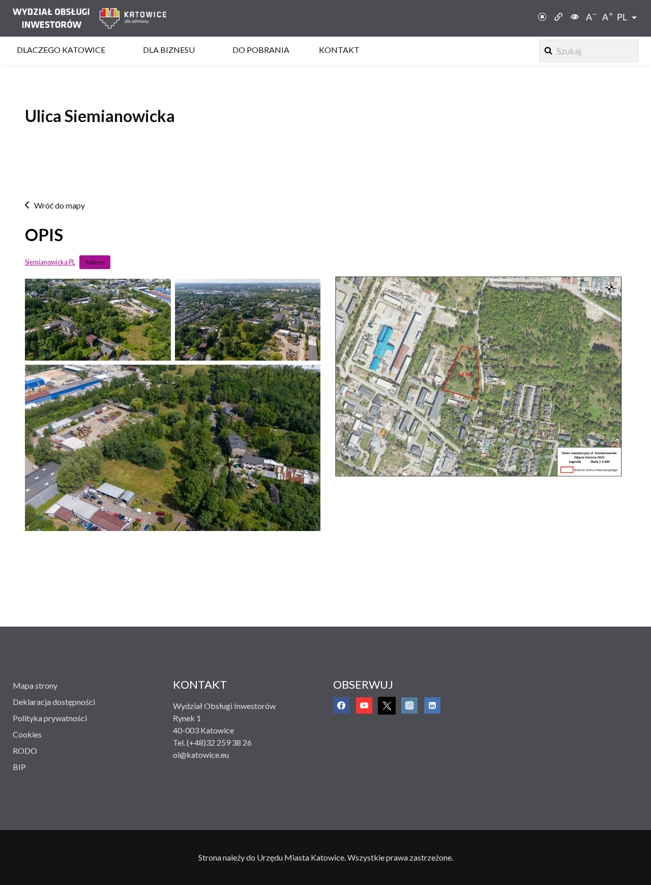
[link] (56, 18)
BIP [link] (19, 767)
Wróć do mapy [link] (59, 205)
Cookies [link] (27, 734)
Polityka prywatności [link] (50, 718)
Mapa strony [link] (35, 685)
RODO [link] (25, 750)
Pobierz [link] (95, 262)
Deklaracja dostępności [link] (54, 701)
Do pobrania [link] (260, 49)
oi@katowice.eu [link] (201, 754)
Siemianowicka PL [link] (50, 262)
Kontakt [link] (339, 49)
